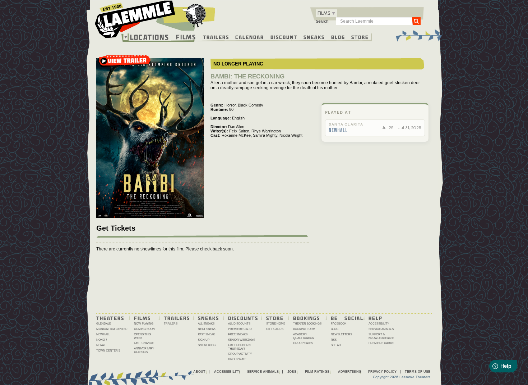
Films (186, 36)
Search (322, 21)
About (199, 371)
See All (336, 345)
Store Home (275, 323)
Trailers (216, 37)
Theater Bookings (307, 323)
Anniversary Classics (144, 350)
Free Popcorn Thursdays (239, 347)
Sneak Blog (207, 345)
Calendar (249, 37)
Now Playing (143, 323)
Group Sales (303, 343)
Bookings (306, 318)
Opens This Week (142, 336)
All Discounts (239, 323)
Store (360, 37)
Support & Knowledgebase (381, 336)
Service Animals (381, 329)
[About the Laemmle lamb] (194, 15)
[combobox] (326, 13)
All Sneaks (206, 323)
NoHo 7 (101, 339)
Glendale (103, 323)
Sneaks (314, 37)
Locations (149, 37)
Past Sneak (206, 334)
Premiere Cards (381, 343)
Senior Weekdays (241, 339)
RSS (334, 339)
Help (376, 318)
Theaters (110, 318)
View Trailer (124, 63)
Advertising (349, 371)
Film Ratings (317, 371)
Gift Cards (274, 329)
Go (416, 20)
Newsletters (341, 334)
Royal (100, 345)
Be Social (347, 318)
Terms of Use (417, 371)
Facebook (338, 323)
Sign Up (203, 339)
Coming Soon (144, 329)
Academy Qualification (303, 336)
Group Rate (237, 359)
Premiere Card (240, 329)
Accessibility (379, 323)
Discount (283, 37)
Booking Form (304, 329)
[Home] (155, 21)
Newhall (338, 130)
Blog (338, 37)
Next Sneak (207, 329)
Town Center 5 (108, 350)
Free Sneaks (237, 334)
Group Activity (240, 353)
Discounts (243, 318)
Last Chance (144, 343)
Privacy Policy (382, 371)
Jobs (291, 371)
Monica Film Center (112, 329)
